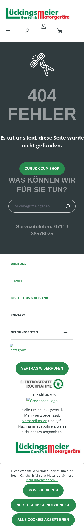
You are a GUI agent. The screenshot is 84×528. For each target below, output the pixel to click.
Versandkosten (34, 420)
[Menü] (8, 30)
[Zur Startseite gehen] (37, 12)
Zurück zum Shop (42, 168)
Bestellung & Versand (29, 298)
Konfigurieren (43, 490)
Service (17, 281)
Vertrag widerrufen (42, 368)
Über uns (18, 264)
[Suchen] (27, 30)
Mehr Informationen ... (42, 480)
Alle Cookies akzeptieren (43, 520)
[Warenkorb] (60, 30)
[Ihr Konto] (44, 25)
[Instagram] (18, 347)
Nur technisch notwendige (43, 505)
